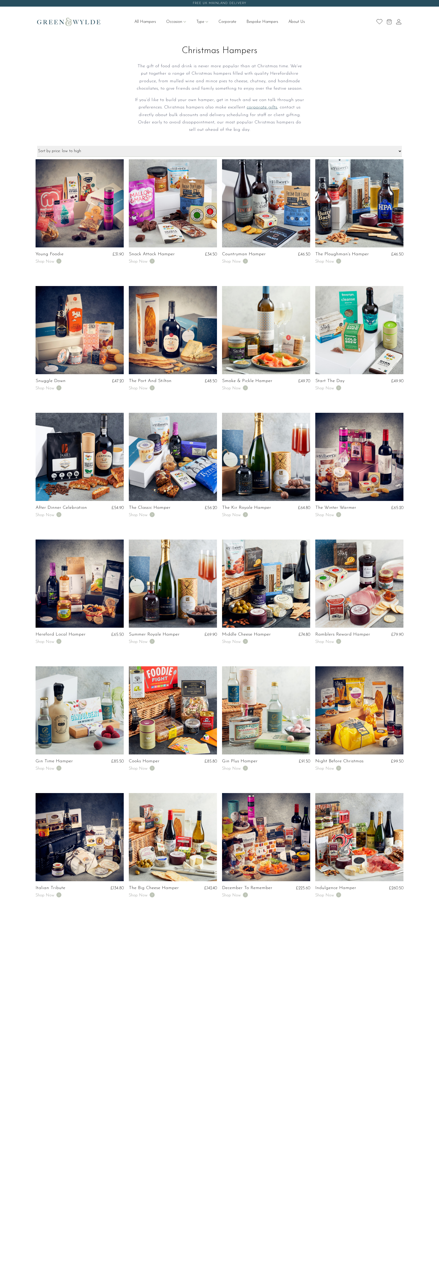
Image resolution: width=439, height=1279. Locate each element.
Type (200, 22)
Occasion (174, 22)
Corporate (227, 22)
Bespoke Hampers (262, 22)
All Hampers (145, 22)
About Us (296, 22)
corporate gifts (262, 107)
